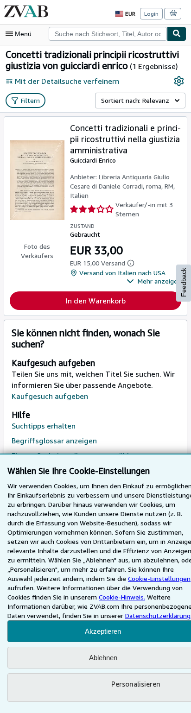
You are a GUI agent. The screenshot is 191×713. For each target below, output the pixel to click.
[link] (179, 81)
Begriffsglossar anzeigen (54, 440)
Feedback (183, 282)
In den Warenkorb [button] (96, 300)
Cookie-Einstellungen (159, 578)
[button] (154, 281)
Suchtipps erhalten (44, 425)
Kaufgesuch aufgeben (50, 396)
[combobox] (108, 34)
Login (151, 13)
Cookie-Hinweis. (122, 597)
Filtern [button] (30, 100)
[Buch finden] (176, 34)
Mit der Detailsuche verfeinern (67, 81)
